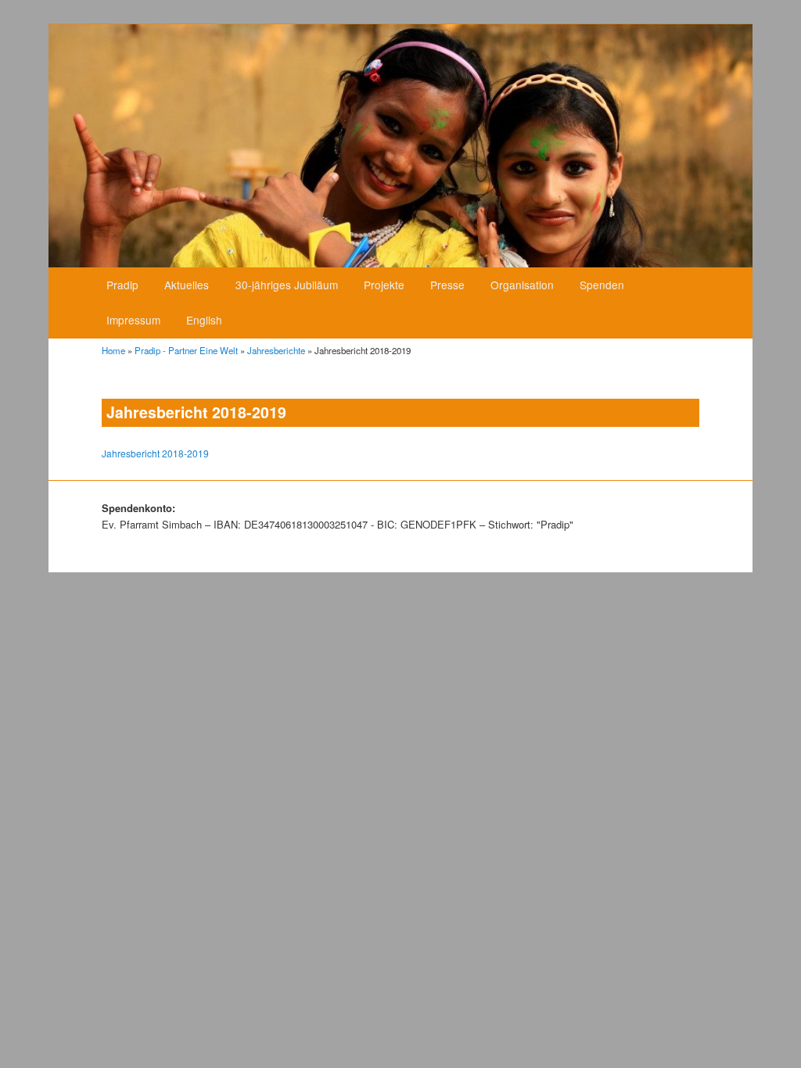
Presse (447, 284)
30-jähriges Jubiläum (286, 284)
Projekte (384, 284)
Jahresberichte (276, 350)
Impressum (133, 320)
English (204, 320)
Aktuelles (186, 284)
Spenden (602, 284)
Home (113, 350)
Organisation (522, 284)
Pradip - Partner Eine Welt (186, 350)
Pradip (122, 284)
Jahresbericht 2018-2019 (155, 453)
